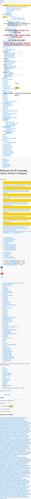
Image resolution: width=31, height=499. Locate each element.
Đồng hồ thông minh (11, 67)
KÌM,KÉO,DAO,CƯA (9, 457)
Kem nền (4, 455)
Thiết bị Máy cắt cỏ (7, 102)
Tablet (4, 479)
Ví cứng (13, 495)
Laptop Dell (9, 132)
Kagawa (5, 139)
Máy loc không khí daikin (11, 464)
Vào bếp (8, 133)
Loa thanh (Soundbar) (13, 461)
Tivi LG (6, 486)
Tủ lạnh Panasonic (20, 492)
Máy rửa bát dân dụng (11, 142)
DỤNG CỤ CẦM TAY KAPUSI (16, 438)
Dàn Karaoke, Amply (20, 435)
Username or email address (7, 400)
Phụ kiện (5, 384)
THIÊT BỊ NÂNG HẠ (14, 33)
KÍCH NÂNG (12, 37)
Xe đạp (4, 90)
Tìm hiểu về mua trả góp (9, 239)
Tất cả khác (9, 15)
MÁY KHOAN (13, 30)
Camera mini (13, 429)
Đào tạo (4, 440)
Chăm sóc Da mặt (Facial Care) (13, 8)
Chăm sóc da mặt (10, 63)
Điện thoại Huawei (4, 443)
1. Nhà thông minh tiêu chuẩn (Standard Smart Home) (13, 417)
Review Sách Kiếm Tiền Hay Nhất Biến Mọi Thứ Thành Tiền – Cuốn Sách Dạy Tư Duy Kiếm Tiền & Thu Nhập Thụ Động (16, 211)
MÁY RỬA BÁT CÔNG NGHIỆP (19, 468)
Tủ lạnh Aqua (5, 491)
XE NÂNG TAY (13, 35)
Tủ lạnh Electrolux (20, 491)
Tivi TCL (21, 486)
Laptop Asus (16, 458)
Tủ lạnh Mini (12, 492)
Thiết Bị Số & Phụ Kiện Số (9, 113)
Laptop (4, 131)
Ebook (7, 27)
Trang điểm (8, 13)
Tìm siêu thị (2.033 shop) (10, 258)
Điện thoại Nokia (4, 445)
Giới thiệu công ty (8, 252)
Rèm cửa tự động (7, 86)
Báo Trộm (5, 80)
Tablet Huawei (10, 479)
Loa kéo (5, 93)
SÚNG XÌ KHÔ (14, 477)
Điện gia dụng (6, 375)
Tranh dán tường (10, 73)
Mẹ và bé (5, 82)
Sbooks (21, 476)
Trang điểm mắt (18, 487)
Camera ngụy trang (20, 429)
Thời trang (4, 484)
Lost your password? (5, 409)
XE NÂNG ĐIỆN (13, 34)
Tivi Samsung (11, 486)
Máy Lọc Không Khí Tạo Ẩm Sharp (12, 465)
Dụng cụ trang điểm (10, 61)
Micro (8, 471)
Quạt (4, 377)
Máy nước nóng (7, 379)
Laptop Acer (9, 458)
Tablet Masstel (7, 480)
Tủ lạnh (5, 370)
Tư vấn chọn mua (10, 130)
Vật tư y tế (5, 84)
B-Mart (1, 0)
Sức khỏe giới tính (10, 53)
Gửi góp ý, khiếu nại (9, 256)
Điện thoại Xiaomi (8, 447)
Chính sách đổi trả (8, 241)
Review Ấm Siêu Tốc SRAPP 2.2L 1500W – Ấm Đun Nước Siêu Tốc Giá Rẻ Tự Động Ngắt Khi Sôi (16, 226)
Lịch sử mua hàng (8, 237)
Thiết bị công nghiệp (11, 28)
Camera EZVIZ (7, 145)
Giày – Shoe (12, 16)
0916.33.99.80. (12, 264)
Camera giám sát (16, 421)
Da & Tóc (8, 12)
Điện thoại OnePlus (13, 445)
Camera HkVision (10, 427)
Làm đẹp (5, 47)
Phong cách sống (13, 24)
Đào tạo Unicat (9, 440)
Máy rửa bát (6, 87)
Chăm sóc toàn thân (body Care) (13, 9)
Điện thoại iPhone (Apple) (12, 123)
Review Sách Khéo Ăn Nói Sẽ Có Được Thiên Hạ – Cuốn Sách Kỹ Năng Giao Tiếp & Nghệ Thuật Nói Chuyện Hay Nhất (15, 204)
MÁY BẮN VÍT (13, 31)
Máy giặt (5, 369)
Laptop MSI (25, 460)
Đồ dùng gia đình (7, 64)
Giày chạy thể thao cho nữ (18, 17)
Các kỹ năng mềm (13, 26)
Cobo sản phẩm (9, 11)
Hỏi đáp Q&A (6, 164)
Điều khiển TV (16, 447)
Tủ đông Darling (18, 488)
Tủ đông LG (8, 490)
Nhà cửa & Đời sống (8, 72)
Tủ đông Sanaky (15, 490)
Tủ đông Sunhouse (23, 490)
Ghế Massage (9, 68)
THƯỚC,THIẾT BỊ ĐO (17, 484)
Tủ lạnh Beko (12, 491)
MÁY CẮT (6, 98)
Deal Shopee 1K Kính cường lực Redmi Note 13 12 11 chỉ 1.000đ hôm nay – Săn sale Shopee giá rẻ (17, 232)
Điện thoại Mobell (26, 443)
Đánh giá (5, 161)
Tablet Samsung (21, 480)
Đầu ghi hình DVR (24, 440)
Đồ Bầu (8, 71)
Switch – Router (7, 143)
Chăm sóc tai (18, 432)
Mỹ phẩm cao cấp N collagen (10, 101)
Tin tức (4, 158)
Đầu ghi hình (16, 440)
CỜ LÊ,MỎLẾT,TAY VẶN (10, 89)
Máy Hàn (5, 94)
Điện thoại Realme (10, 125)
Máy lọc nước (6, 378)
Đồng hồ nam (20, 449)
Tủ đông (12, 488)
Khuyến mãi (6, 166)
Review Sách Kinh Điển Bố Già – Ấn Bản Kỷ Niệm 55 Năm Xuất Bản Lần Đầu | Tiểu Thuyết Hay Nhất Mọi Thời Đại (16, 191)
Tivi (4, 135)
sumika (8, 477)
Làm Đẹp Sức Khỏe (8, 42)
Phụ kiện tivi (9, 475)
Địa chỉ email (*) (5, 60)
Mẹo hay (5, 162)
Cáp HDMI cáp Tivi (11, 431)
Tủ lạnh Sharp (8, 494)
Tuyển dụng (6, 255)
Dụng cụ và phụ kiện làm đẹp (10, 110)
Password (2, 403)
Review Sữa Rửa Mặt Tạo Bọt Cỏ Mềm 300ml (14, 216)
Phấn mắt (25, 473)
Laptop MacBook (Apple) (15, 460)
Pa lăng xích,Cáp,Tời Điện (10, 473)
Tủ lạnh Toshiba (15, 494)
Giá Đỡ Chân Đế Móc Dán (9, 138)
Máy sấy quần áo (12, 469)
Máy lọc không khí (7, 91)
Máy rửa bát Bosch (6, 468)
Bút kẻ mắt (8, 60)
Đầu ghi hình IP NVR (11, 128)
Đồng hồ (15, 449)
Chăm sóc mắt (11, 432)
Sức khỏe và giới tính (14, 22)
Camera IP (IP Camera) (10, 428)
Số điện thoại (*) (5, 67)
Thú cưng (5, 83)
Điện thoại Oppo (10, 121)
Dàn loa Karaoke (7, 373)
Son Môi (26, 476)
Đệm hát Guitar (14, 442)
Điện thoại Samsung (11, 124)
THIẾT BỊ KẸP (22, 481)
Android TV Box (6, 419)
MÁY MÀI (5, 106)
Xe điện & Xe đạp (10, 38)
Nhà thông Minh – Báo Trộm (10, 117)
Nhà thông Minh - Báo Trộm (19, 472)
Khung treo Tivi (10, 455)
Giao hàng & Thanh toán (10, 244)
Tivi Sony (17, 486)
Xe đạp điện (9, 75)
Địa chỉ (5, 55)
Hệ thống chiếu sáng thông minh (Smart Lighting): (15, 453)
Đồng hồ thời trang (10, 49)
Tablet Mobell (14, 480)
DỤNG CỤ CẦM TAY (13, 436)
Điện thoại (5, 120)
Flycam (7, 451)
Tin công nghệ (6, 160)
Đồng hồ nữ (27, 449)
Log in (11, 406)
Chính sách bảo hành (9, 240)
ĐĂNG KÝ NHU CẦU (5, 74)
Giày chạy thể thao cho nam (9, 453)
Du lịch (6, 436)
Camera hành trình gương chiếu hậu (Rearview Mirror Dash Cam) (15, 423)
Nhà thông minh (7, 127)
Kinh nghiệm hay (7, 165)
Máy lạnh (5, 95)
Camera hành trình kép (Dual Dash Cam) (14, 425)
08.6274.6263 (14, 260)
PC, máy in (20, 473)
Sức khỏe (5, 99)
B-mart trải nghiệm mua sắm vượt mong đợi (16, 7)
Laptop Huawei (5, 460)
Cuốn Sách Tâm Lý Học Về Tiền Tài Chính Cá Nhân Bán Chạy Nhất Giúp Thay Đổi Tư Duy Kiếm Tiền (17, 185)
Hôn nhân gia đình (13, 23)
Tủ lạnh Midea (5, 492)
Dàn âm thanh (11, 435)
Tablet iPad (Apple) (18, 479)
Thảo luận (8, 20)
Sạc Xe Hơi (17, 476)
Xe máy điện (15, 497)
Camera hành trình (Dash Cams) (16, 423)
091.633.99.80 (14, 263)
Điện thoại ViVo (20, 446)
